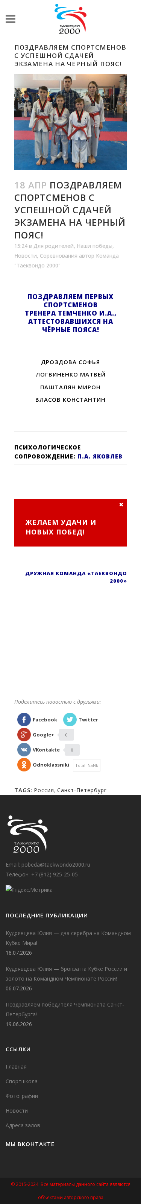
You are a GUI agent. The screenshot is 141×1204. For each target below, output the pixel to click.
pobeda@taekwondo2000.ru (55, 864)
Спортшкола (22, 1081)
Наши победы (94, 245)
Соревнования (58, 255)
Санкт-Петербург (82, 790)
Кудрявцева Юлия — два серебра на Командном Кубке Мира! (68, 937)
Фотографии (22, 1095)
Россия (44, 790)
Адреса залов (23, 1125)
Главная (16, 1066)
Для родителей (53, 245)
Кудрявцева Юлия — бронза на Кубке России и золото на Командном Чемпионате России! (66, 973)
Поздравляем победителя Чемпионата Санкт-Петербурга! (65, 1009)
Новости (25, 255)
